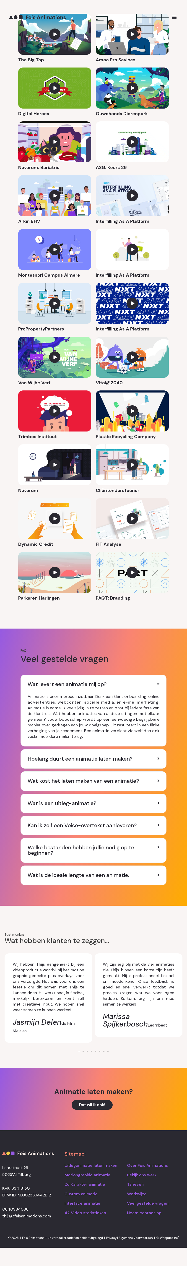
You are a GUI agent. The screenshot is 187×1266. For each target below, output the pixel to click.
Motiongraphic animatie (87, 1175)
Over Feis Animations (147, 1165)
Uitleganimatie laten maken (91, 1165)
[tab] (93, 684)
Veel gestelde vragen (148, 1203)
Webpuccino (169, 1238)
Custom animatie (81, 1194)
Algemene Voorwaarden (136, 1238)
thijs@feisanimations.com (26, 1216)
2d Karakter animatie (85, 1184)
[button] (174, 17)
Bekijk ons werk (141, 1175)
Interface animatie (82, 1203)
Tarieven (135, 1184)
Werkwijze (137, 1194)
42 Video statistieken (85, 1213)
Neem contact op (144, 1213)
